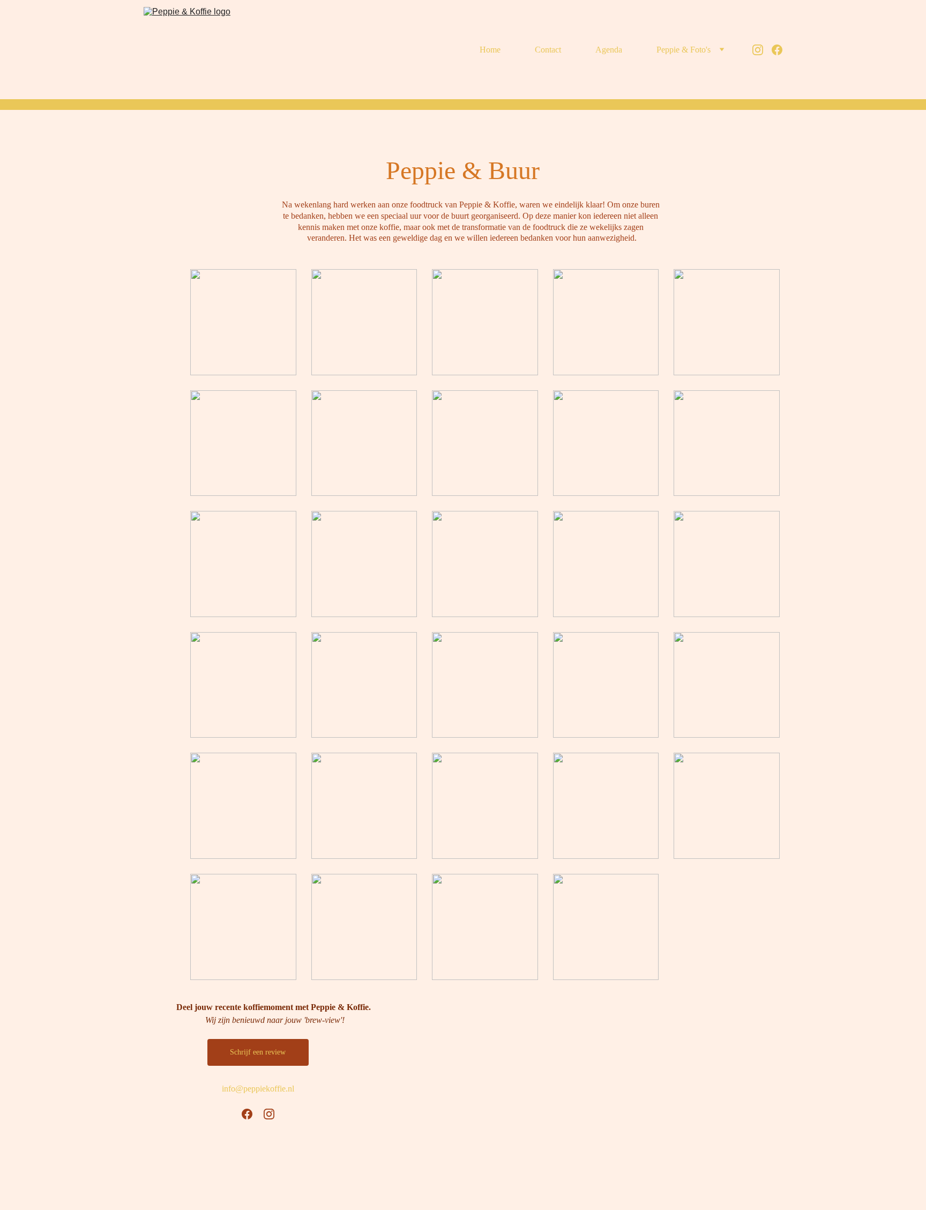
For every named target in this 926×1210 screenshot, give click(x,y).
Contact (548, 49)
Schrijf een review (258, 1052)
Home (490, 49)
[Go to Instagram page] (762, 49)
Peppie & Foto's (683, 49)
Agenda (608, 49)
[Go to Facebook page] (777, 49)
